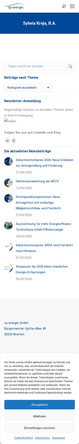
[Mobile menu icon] (72, 6)
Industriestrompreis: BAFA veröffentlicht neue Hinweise (44, 248)
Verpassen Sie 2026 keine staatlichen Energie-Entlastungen (42, 269)
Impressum (58, 437)
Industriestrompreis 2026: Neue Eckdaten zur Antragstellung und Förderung (44, 163)
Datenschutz (42, 437)
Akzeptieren (39, 404)
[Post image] (8, 161)
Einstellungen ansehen (39, 428)
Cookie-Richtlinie (23, 437)
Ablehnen (39, 416)
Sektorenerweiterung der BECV (37, 181)
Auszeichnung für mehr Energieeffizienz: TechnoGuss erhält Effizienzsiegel (44, 226)
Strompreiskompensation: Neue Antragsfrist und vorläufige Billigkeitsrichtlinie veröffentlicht (38, 202)
